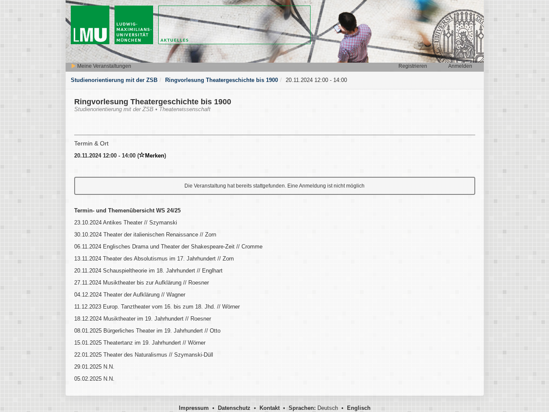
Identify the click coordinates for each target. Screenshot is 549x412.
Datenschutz (234, 408)
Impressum (194, 408)
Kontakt (269, 408)
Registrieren (412, 66)
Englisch (359, 408)
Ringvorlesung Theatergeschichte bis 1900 (221, 80)
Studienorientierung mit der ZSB (114, 80)
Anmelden (460, 66)
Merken (154, 155)
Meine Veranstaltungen (103, 66)
